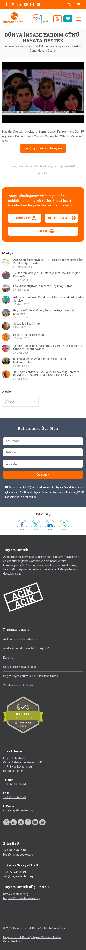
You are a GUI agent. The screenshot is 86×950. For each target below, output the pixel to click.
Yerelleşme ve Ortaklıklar (19, 685)
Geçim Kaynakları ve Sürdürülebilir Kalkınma (30, 676)
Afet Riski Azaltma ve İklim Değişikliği (26, 648)
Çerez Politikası (13, 941)
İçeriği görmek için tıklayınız (43, 148)
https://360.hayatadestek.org (21, 898)
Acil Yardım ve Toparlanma (20, 639)
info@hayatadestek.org (18, 810)
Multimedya (44, 46)
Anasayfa (11, 46)
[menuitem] (78, 4)
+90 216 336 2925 (14, 797)
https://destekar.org (15, 894)
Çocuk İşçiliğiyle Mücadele (19, 666)
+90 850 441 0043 (14, 784)
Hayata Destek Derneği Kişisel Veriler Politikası (32, 937)
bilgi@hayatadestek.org (18, 854)
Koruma (8, 657)
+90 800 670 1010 (14, 850)
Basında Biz (27, 46)
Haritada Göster (13, 770)
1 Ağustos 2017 (66, 166)
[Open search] (69, 4)
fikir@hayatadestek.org (18, 876)
